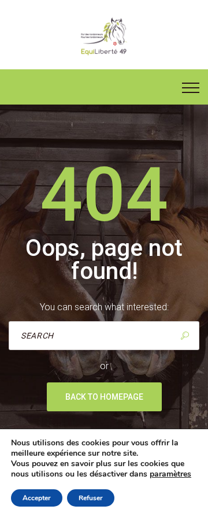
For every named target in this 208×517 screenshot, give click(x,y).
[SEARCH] (184, 335)
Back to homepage (104, 396)
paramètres (170, 474)
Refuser (91, 498)
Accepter (37, 498)
